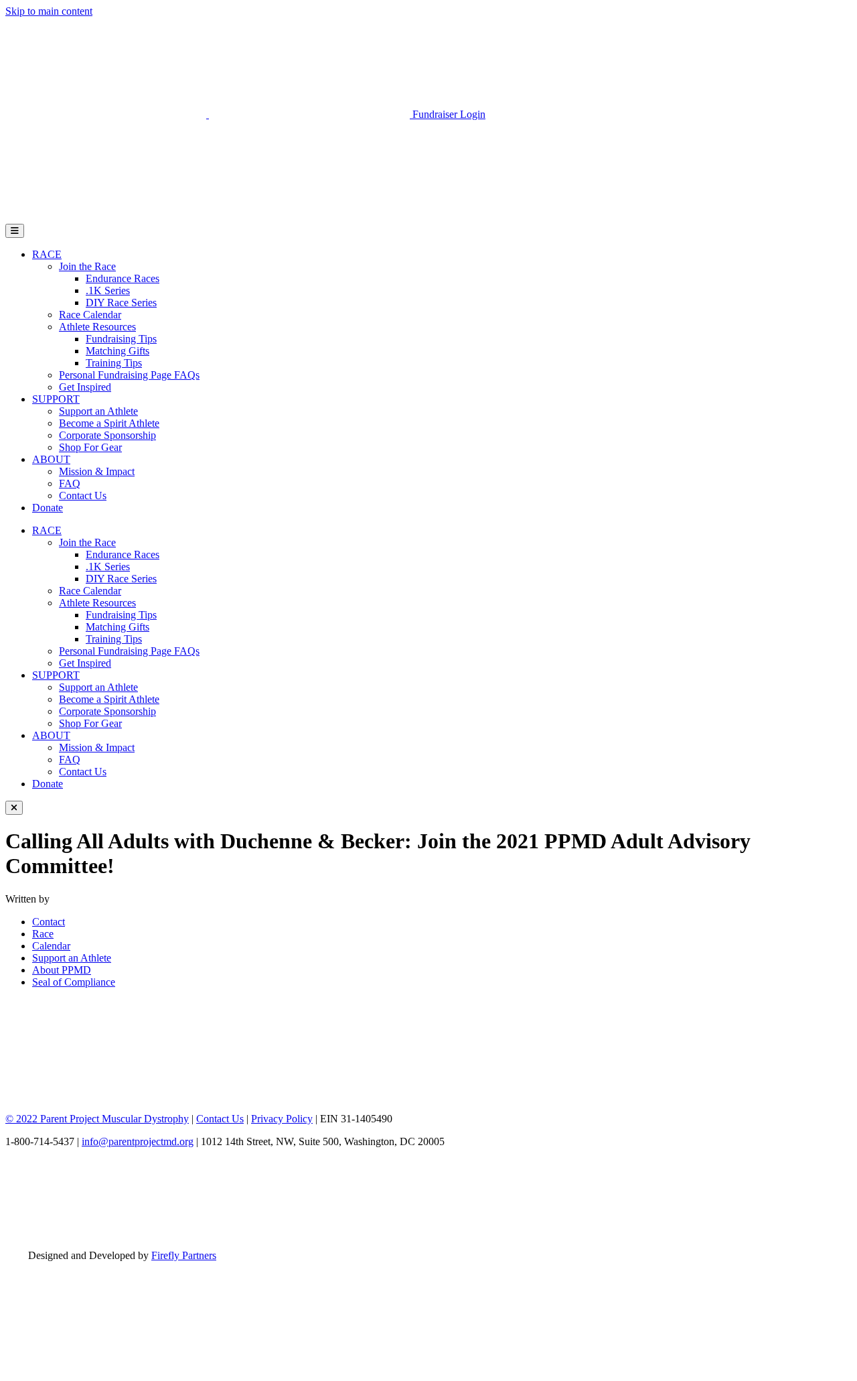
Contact (48, 921)
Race (43, 933)
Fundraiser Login (448, 114)
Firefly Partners (183, 1255)
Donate (47, 507)
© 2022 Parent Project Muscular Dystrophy (97, 1118)
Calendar (51, 945)
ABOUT (51, 459)
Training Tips (114, 363)
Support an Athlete (98, 411)
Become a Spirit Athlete (109, 423)
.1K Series (108, 290)
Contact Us (82, 495)
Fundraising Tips (121, 338)
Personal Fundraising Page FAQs (129, 375)
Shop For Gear (90, 447)
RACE (47, 254)
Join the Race (87, 266)
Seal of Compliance (73, 982)
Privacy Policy (282, 1118)
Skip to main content (48, 11)
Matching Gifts (117, 350)
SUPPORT (56, 399)
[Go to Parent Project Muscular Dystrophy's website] (208, 114)
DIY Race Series (121, 302)
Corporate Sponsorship (107, 435)
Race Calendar (90, 314)
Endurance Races (122, 278)
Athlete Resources (97, 326)
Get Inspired (85, 387)
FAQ (69, 483)
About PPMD (61, 970)
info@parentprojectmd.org (137, 1141)
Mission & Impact (97, 471)
